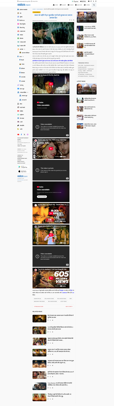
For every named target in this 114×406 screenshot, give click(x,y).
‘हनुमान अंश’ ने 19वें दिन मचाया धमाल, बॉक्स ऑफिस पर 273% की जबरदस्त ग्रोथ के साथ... (59, 350)
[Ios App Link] (83, 2)
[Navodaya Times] (23, 4)
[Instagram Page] (28, 135)
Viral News (80, 17)
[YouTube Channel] (18, 135)
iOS (73, 293)
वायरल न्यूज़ (24, 96)
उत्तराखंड (23, 81)
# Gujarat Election (82, 69)
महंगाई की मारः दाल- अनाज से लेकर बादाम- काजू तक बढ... (90, 126)
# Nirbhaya (91, 76)
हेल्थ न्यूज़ (22, 89)
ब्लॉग (21, 129)
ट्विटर (71, 290)
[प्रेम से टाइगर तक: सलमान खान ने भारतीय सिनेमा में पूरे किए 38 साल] (39, 322)
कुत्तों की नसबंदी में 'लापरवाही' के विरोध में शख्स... (89, 54)
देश (20, 13)
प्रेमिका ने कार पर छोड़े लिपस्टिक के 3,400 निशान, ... (90, 37)
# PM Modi (89, 71)
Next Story (69, 306)
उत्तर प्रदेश (23, 77)
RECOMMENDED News (84, 9)
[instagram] (95, 1)
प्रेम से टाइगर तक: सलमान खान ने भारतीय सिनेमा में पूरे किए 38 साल (60, 316)
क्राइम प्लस (22, 31)
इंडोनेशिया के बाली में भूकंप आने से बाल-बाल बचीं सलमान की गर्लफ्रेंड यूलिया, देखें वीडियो (53, 61)
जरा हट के (24, 100)
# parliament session (89, 65)
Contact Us (20, 155)
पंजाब (23, 64)
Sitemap (19, 160)
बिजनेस (21, 38)
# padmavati (91, 69)
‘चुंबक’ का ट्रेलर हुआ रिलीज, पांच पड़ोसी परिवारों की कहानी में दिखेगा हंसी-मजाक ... (60, 339)
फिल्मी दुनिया (22, 24)
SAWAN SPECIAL (37, 298)
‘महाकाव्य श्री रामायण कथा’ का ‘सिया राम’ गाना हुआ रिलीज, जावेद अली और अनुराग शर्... (61, 362)
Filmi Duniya (39, 9)
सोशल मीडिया (23, 92)
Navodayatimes (20, 180)
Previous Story (39, 306)
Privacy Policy (20, 161)
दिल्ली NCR (22, 20)
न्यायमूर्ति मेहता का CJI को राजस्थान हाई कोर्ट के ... (86, 92)
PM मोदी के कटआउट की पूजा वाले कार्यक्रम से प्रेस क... (89, 45)
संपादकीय (22, 126)
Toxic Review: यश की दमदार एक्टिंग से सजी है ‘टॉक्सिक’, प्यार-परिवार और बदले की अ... (60, 384)
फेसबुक (61, 290)
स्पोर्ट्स (21, 35)
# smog (80, 71)
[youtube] (88, 1)
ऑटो (21, 122)
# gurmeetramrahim (83, 72)
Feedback (19, 157)
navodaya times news (39, 301)
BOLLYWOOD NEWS (61, 298)
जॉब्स (21, 104)
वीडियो (21, 111)
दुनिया (21, 17)
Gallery (64, 5)
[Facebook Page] (21, 135)
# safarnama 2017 (82, 67)
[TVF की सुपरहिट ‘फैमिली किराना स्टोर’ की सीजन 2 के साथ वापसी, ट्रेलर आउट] (39, 333)
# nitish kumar (88, 74)
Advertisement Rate (22, 158)
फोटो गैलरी (22, 107)
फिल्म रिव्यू (22, 28)
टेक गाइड (22, 118)
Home (56, 5)
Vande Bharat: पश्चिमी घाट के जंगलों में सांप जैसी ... (90, 27)
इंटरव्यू (21, 85)
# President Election (83, 76)
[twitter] (93, 1)
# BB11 (84, 71)
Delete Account (21, 163)
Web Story (79, 5)
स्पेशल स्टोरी (23, 42)
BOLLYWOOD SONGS (49, 298)
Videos (71, 5)
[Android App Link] (75, 2)
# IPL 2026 (80, 65)
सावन (71, 298)
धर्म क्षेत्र (21, 49)
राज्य (20, 57)
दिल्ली (22, 60)
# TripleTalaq (81, 74)
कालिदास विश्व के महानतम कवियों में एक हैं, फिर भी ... (90, 99)
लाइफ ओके (22, 46)
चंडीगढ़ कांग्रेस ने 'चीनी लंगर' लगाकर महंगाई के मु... (90, 116)
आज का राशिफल (25, 53)
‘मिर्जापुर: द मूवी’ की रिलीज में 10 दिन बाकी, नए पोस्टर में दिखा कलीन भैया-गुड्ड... (59, 395)
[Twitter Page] (25, 135)
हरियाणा (23, 68)
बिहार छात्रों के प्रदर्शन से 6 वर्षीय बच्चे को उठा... (86, 20)
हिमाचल (23, 73)
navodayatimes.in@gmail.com (23, 142)
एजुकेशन (22, 115)
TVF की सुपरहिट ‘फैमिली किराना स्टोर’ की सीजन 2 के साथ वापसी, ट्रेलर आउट (60, 328)
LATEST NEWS (63, 301)
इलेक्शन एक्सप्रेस (23, 10)
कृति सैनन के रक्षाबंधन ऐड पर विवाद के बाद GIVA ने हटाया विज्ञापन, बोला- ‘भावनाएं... (61, 373)
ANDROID (64, 293)
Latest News (81, 81)
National (80, 89)
